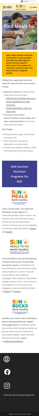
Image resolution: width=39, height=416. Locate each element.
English (33, 228)
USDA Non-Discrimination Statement (18, 395)
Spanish (9, 232)
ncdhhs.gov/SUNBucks (13, 341)
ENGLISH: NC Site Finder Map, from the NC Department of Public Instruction (21, 101)
